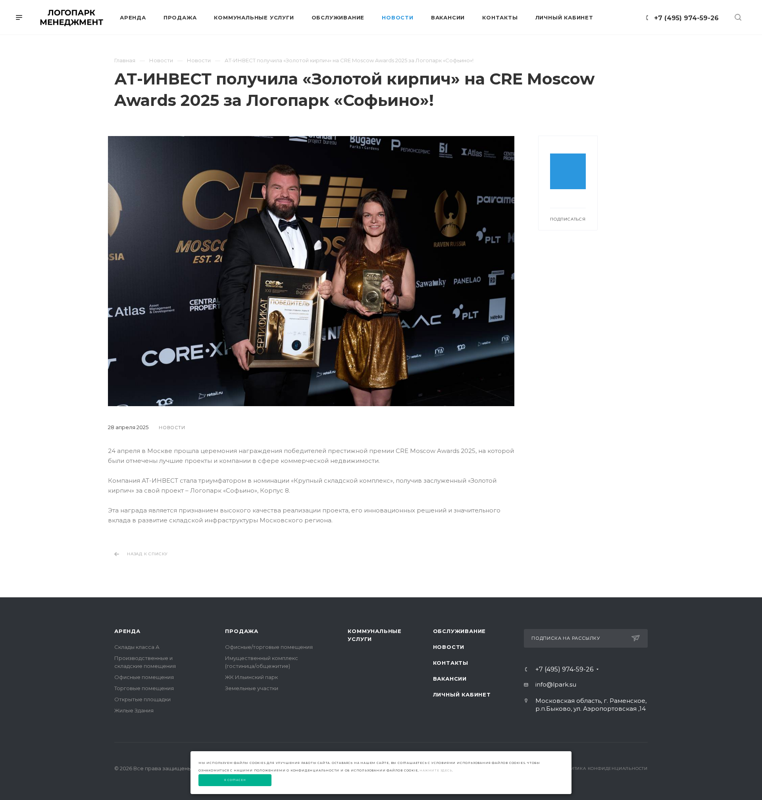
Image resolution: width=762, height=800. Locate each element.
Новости (449, 647)
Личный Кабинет (462, 694)
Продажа (241, 631)
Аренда (127, 631)
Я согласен (235, 780)
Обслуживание (459, 631)
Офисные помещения (144, 677)
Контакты (450, 663)
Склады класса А (137, 647)
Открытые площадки (142, 699)
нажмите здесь (435, 770)
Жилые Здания (134, 710)
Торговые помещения (144, 688)
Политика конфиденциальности (604, 768)
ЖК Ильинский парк (251, 677)
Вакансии (450, 678)
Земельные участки (251, 688)
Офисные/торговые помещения (269, 647)
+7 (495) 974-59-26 (686, 18)
